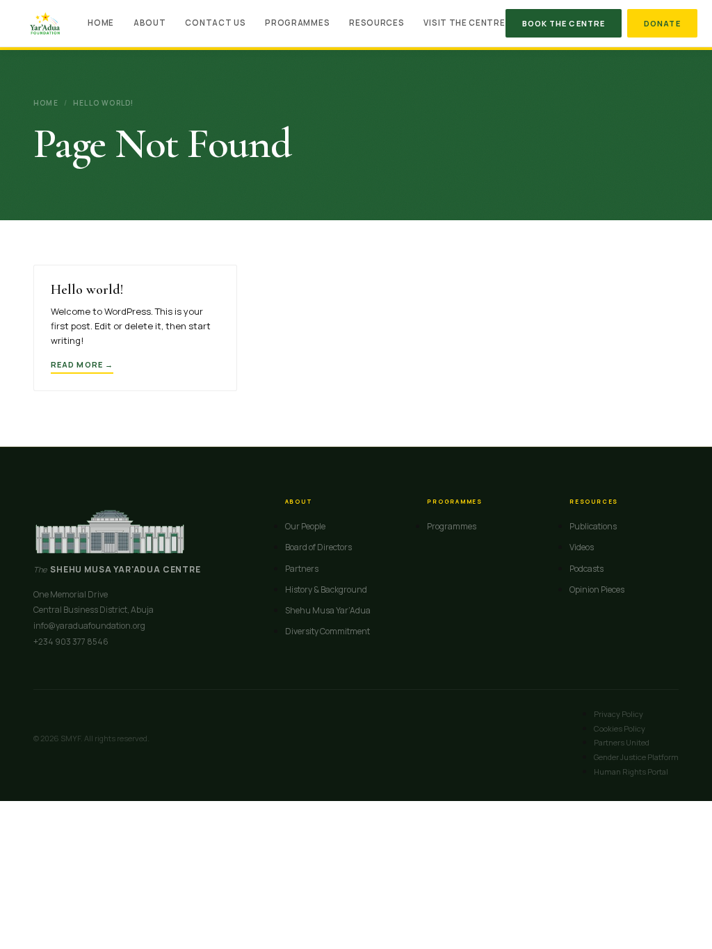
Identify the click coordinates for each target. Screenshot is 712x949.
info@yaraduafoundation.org (89, 626)
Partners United (621, 742)
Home (101, 22)
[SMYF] (45, 23)
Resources (376, 22)
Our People (305, 526)
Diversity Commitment (327, 631)
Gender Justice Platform (636, 757)
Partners (301, 569)
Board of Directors (318, 547)
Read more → (82, 364)
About (149, 22)
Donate (662, 23)
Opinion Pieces (596, 589)
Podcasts (586, 569)
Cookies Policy (619, 728)
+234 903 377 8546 (70, 641)
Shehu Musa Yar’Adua (328, 610)
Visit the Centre (464, 22)
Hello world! (87, 289)
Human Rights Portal (631, 771)
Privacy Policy (618, 714)
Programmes (297, 22)
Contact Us (215, 22)
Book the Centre (564, 23)
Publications (593, 526)
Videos (581, 547)
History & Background (326, 589)
